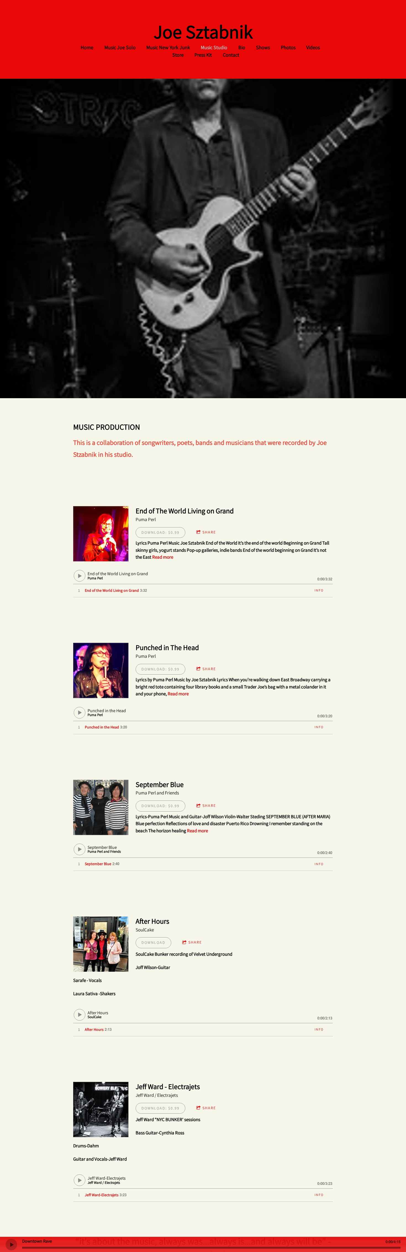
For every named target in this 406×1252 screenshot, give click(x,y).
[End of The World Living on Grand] (100, 533)
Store (178, 55)
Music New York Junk (168, 47)
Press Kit (203, 55)
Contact (231, 55)
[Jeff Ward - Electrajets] (100, 1109)
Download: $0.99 (160, 532)
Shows (263, 47)
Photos (288, 47)
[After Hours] (100, 944)
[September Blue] (100, 807)
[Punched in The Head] (100, 670)
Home (87, 47)
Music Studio (214, 47)
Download (153, 942)
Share (209, 532)
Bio (241, 47)
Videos (313, 47)
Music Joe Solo (120, 47)
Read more (162, 557)
